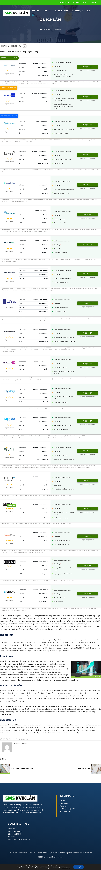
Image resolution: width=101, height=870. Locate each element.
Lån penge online (46, 669)
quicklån (12, 837)
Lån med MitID (83, 769)
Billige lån (42, 690)
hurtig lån (77, 621)
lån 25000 (88, 645)
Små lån (11, 829)
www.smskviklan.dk (49, 857)
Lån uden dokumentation (22, 769)
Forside (35, 11)
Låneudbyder (61, 11)
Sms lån (47, 11)
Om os (62, 801)
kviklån (19, 661)
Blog (89, 11)
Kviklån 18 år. (7, 733)
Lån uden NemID (15, 831)
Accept (78, 867)
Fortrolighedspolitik (67, 809)
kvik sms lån (28, 661)
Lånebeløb (77, 11)
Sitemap (60, 857)
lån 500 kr (14, 645)
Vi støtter (63, 806)
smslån (12, 626)
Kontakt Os (64, 803)
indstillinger (66, 868)
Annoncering (65, 811)
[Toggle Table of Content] (24, 46)
